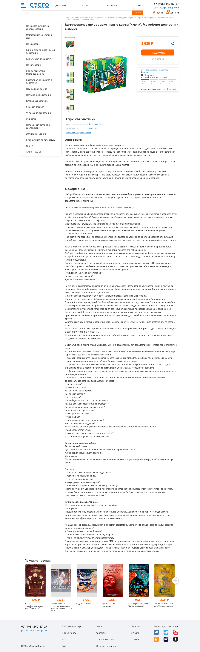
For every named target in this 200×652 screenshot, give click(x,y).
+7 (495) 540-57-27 (166, 3)
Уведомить (158, 52)
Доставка (61, 5)
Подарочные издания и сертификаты (38, 126)
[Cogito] (39, 5)
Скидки (135, 639)
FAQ (64, 646)
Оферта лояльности (107, 646)
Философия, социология (38, 113)
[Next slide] (70, 112)
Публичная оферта (72, 626)
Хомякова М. (95, 124)
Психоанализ (32, 44)
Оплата (85, 5)
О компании (111, 5)
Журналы (31, 119)
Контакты (138, 5)
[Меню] (23, 5)
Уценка (29, 146)
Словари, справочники (37, 101)
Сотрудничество (104, 639)
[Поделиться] (172, 43)
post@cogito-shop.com (166, 7)
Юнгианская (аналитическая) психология (41, 51)
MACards (93, 128)
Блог (64, 639)
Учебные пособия (35, 107)
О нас (99, 626)
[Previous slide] (70, 35)
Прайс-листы (69, 633)
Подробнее (171, 89)
